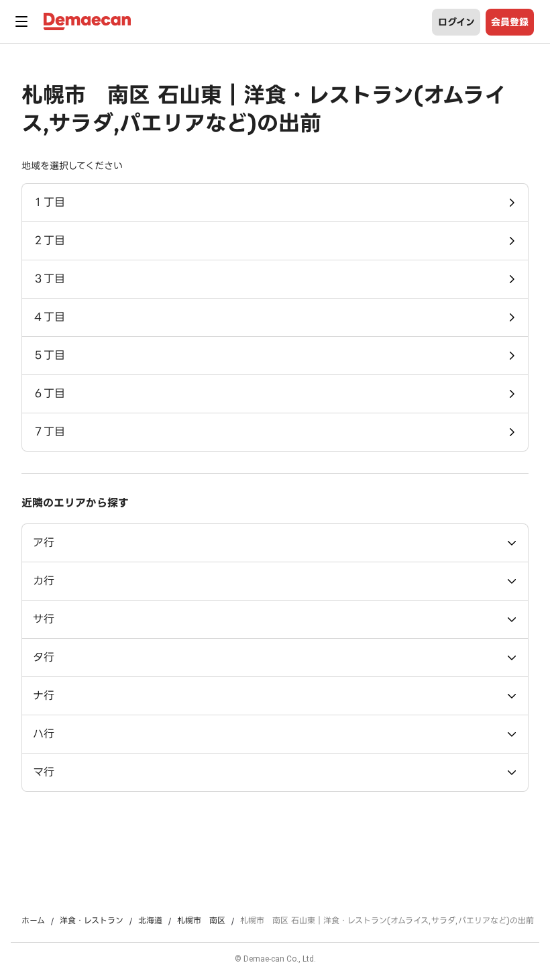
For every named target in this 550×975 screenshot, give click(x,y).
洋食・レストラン (91, 921)
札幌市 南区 (201, 921)
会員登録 (510, 22)
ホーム (33, 921)
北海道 (150, 921)
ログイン (456, 22)
